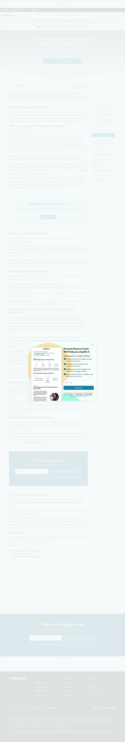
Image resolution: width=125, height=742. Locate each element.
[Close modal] (93, 344)
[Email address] (79, 382)
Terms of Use (79, 394)
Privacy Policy (88, 394)
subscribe (78, 388)
